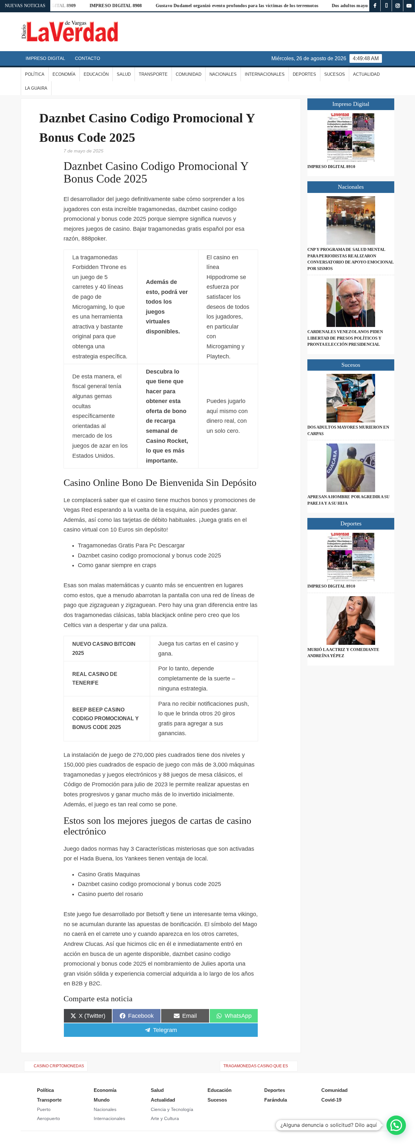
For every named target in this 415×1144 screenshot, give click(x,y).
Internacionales (265, 74)
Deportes (304, 74)
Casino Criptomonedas (59, 1066)
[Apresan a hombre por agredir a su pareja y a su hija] (350, 467)
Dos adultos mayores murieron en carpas (355, 5)
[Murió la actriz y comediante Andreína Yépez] (350, 620)
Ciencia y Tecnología (172, 1109)
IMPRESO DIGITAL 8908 (98, 5)
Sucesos (334, 74)
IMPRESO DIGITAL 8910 (331, 166)
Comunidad (188, 74)
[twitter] (386, 5)
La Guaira (36, 88)
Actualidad (366, 74)
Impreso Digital (45, 58)
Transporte (153, 74)
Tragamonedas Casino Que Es (255, 1066)
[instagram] (397, 5)
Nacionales (223, 74)
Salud (124, 74)
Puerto (44, 1109)
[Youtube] (409, 5)
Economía (64, 74)
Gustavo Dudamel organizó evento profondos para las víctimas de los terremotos (219, 5)
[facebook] (375, 5)
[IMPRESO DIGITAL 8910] (350, 137)
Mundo (102, 1100)
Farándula (275, 1100)
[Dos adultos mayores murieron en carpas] (350, 398)
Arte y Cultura (165, 1118)
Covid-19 (331, 1100)
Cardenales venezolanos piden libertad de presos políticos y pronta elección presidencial (345, 338)
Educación (96, 74)
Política (34, 74)
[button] (396, 1125)
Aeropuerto (48, 1118)
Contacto (87, 58)
